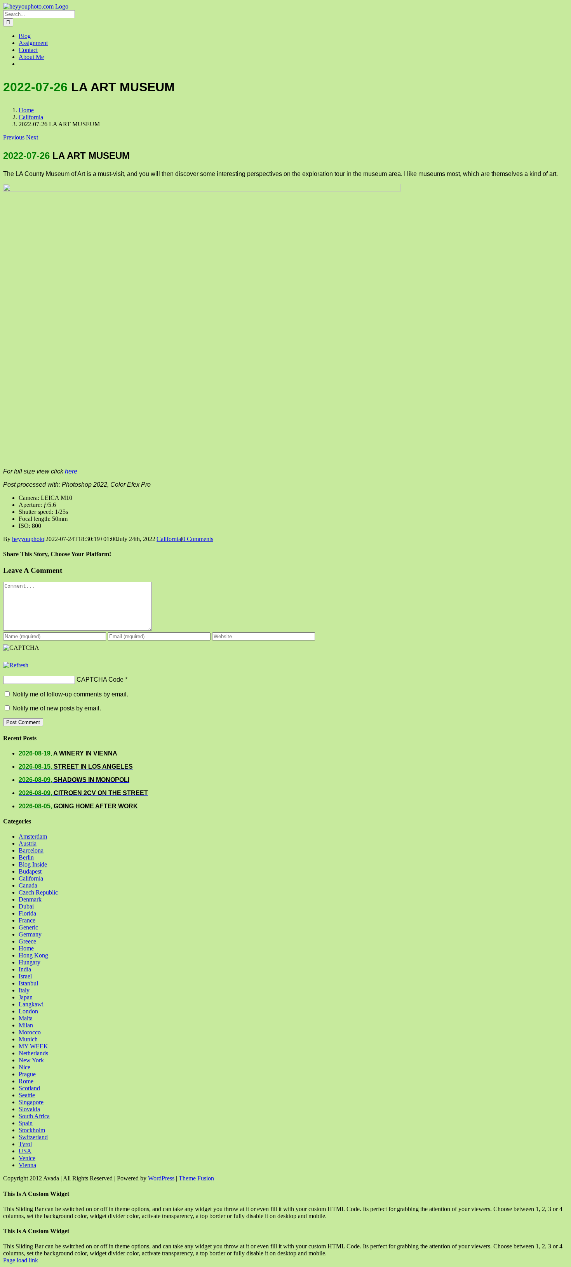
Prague (27, 1074)
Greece (27, 941)
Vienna (27, 1165)
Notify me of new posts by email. (56, 708)
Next (32, 137)
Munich (28, 1039)
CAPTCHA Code (100, 679)
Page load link (20, 1260)
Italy (24, 990)
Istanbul (28, 983)
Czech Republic (38, 892)
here (71, 471)
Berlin (26, 857)
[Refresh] (15, 665)
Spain (26, 1123)
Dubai (26, 906)
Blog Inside (33, 864)
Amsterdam (33, 836)
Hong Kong (33, 955)
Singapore (31, 1102)
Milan (26, 1025)
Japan (26, 997)
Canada (28, 885)
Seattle (27, 1095)
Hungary (29, 962)
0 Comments (197, 539)
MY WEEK (33, 1046)
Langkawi (31, 1004)
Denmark (30, 899)
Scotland (29, 1088)
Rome (26, 1081)
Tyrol (25, 1144)
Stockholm (32, 1130)
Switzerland (33, 1137)
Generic (28, 927)
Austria (28, 843)
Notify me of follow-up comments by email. (70, 694)
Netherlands (33, 1053)
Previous (13, 137)
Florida (27, 913)
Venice (27, 1158)
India (25, 969)
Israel (25, 976)
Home (26, 948)
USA (25, 1151)
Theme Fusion (196, 1178)
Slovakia (29, 1109)
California (169, 539)
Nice (24, 1067)
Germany (30, 934)
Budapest (30, 871)
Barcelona (31, 850)
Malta (26, 1018)
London (28, 1011)
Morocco (30, 1032)
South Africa (34, 1116)
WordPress (161, 1178)
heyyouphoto (28, 539)
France (27, 920)
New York (31, 1060)
